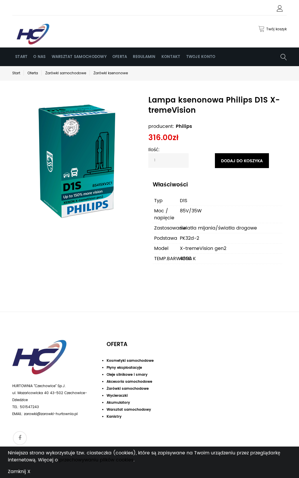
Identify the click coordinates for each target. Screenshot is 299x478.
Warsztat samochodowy (79, 57)
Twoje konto (200, 57)
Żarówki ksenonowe (110, 73)
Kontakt (170, 57)
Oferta (119, 57)
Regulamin (144, 57)
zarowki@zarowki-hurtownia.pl (51, 414)
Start (21, 57)
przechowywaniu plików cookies (96, 460)
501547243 (29, 407)
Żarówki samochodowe (65, 73)
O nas (39, 57)
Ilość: (154, 150)
